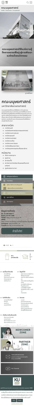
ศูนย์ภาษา (7, 158)
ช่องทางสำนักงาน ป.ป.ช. (10, 321)
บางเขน (23, 300)
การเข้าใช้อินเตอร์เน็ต (26, 288)
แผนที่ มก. (6, 303)
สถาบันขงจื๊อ (8, 160)
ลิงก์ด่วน (6, 302)
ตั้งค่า (14, 400)
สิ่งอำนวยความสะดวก (9, 277)
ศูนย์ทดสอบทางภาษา (11, 168)
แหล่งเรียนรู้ (7, 276)
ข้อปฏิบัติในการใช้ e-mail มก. (27, 290)
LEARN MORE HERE (17, 404)
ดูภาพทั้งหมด (28, 93)
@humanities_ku (14, 223)
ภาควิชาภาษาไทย (9, 141)
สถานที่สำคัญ (7, 274)
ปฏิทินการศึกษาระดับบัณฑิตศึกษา (15, 188)
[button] (31, 89)
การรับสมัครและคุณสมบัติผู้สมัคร (16, 193)
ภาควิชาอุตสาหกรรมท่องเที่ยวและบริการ (16, 148)
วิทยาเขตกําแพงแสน (26, 302)
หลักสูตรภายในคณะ (12, 176)
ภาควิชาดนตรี (9, 128)
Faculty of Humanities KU (15, 225)
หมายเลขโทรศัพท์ (8, 300)
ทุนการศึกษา (10, 197)
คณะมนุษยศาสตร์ (16, 10)
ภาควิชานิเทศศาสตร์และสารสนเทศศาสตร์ (16, 130)
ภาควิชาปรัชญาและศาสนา (12, 146)
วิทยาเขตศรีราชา (25, 307)
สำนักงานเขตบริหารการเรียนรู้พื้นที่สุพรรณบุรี (26, 309)
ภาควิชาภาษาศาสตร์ (10, 138)
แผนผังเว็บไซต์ (7, 305)
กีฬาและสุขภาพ (7, 279)
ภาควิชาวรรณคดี (9, 136)
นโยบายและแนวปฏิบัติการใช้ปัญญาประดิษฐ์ (27, 275)
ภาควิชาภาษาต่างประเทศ (12, 133)
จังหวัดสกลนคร (27, 304)
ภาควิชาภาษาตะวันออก (11, 143)
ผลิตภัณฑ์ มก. (7, 281)
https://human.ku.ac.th (13, 217)
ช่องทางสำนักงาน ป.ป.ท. (10, 322)
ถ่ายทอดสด (24, 293)
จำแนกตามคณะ (9, 10)
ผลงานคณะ (10, 201)
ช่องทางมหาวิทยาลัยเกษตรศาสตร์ (9, 318)
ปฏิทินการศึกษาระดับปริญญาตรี (14, 185)
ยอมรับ (19, 400)
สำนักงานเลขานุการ (10, 155)
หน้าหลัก (2, 10)
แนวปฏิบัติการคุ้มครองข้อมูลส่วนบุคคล (26, 285)
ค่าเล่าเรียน (10, 181)
